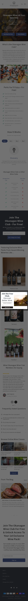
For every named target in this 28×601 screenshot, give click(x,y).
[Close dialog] (26, 292)
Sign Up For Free (7, 307)
